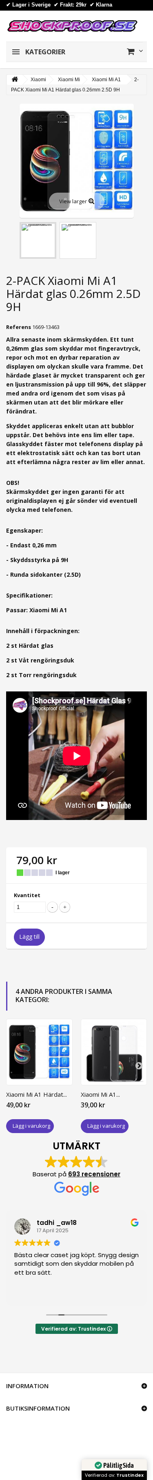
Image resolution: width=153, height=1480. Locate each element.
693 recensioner (94, 1174)
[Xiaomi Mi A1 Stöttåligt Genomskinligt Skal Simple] (114, 1052)
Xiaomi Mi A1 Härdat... (36, 1094)
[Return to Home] (14, 80)
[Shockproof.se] (72, 25)
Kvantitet (27, 895)
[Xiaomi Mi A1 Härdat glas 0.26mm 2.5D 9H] (39, 1052)
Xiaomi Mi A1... (100, 1094)
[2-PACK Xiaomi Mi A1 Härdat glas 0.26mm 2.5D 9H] (38, 240)
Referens (18, 327)
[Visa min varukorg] (135, 51)
